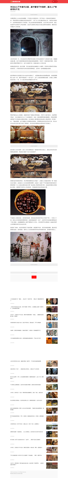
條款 (18, 473)
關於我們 (11, 473)
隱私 (20, 473)
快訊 (56, 1)
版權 (21, 473)
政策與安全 (15, 473)
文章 (53, 1)
